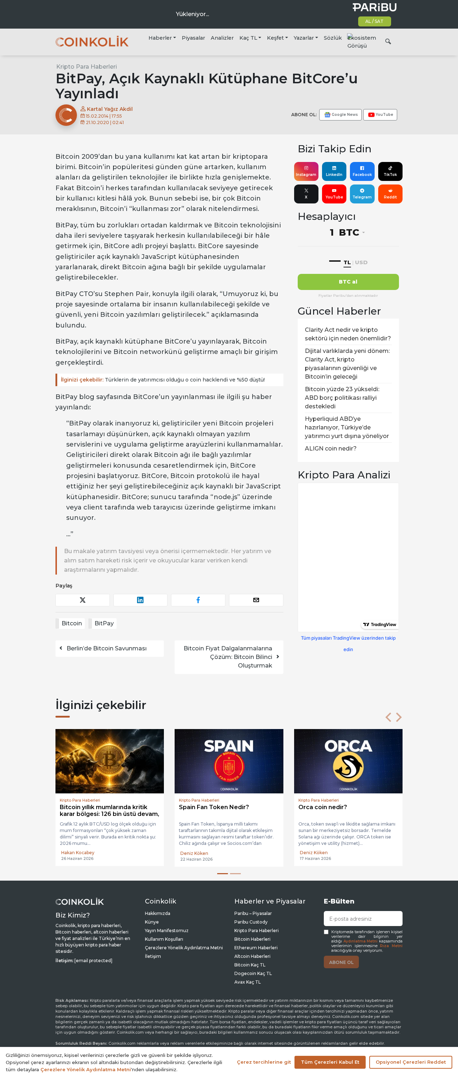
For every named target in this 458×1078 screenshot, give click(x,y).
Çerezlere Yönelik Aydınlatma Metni (184, 947)
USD (361, 262)
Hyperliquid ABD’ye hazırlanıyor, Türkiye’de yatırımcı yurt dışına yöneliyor (347, 427)
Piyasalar (193, 38)
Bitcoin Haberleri (252, 939)
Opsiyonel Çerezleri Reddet (411, 1062)
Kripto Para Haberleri (86, 66)
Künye (152, 922)
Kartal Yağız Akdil (109, 109)
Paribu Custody (251, 922)
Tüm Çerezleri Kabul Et (330, 1062)
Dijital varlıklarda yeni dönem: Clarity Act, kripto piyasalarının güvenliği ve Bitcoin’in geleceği (347, 364)
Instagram (306, 174)
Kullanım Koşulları (164, 939)
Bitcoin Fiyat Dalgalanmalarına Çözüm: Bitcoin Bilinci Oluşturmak (228, 657)
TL (347, 262)
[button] (388, 717)
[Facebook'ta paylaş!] (198, 600)
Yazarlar (304, 38)
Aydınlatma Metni (361, 941)
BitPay (104, 623)
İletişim (153, 956)
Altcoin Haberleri (252, 956)
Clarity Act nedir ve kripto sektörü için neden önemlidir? (348, 334)
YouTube (334, 197)
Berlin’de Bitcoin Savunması (107, 648)
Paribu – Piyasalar (253, 913)
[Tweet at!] (82, 600)
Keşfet (275, 38)
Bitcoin (72, 623)
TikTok (390, 174)
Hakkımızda (157, 913)
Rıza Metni (391, 946)
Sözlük (333, 38)
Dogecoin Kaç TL (253, 973)
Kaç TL (248, 38)
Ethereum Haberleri (256, 947)
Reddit (390, 197)
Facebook (362, 174)
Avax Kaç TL (247, 982)
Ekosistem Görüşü (361, 42)
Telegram (362, 197)
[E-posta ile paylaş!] (256, 600)
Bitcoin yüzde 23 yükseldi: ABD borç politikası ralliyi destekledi (342, 398)
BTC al (348, 282)
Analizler (222, 38)
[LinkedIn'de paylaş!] (140, 600)
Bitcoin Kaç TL (249, 965)
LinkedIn (334, 174)
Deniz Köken (75, 853)
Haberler (160, 38)
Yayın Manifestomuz (167, 930)
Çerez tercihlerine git (264, 1062)
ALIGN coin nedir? (331, 448)
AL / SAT (374, 21)
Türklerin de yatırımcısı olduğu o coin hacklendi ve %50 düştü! (163, 379)
